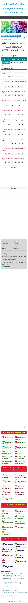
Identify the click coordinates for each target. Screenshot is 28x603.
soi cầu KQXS (9, 582)
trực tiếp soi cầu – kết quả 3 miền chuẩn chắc (14, 578)
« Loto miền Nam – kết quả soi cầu (9, 590)
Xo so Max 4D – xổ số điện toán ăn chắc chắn (14, 577)
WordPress (14, 601)
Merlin (19, 601)
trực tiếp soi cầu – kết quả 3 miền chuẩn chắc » (15, 592)
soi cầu (3, 582)
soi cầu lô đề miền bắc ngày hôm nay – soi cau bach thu (14, 8)
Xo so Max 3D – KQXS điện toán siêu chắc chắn (14, 573)
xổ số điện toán (16, 582)
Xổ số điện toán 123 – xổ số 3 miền (11, 575)
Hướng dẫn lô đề (7, 586)
